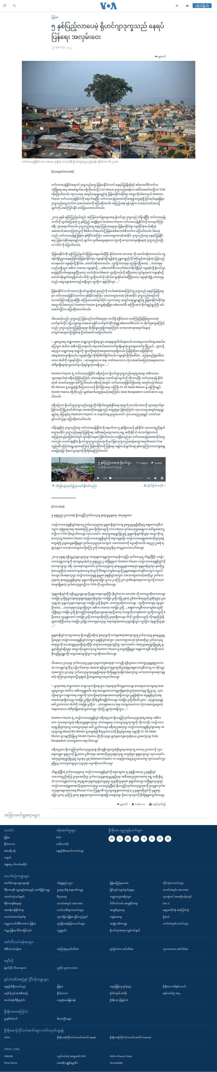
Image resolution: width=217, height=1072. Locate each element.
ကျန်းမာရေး (116, 917)
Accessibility (116, 1063)
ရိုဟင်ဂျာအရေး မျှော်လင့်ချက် (125, 930)
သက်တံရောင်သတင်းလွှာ (175, 923)
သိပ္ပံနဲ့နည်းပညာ (65, 883)
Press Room (10, 1063)
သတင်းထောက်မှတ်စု (15, 917)
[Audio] (177, 6)
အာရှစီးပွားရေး (117, 910)
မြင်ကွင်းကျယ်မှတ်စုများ (122, 889)
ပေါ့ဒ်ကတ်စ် (62, 844)
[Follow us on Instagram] (136, 839)
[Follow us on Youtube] (128, 839)
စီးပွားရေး (62, 896)
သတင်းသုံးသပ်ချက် (14, 896)
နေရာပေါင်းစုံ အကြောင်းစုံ (176, 910)
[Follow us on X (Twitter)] (119, 839)
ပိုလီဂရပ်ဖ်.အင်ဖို (118, 993)
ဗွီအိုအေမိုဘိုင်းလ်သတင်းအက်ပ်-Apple (76, 1037)
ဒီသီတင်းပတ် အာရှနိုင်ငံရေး (124, 903)
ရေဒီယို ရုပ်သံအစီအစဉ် (16, 993)
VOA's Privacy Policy (121, 1056)
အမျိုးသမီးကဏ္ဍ (118, 923)
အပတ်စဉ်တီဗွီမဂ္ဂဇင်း (14, 1000)
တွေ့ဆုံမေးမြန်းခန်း (66, 1000)
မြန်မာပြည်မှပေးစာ (119, 883)
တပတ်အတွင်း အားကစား (70, 903)
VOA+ (7, 1037)
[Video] (187, 6)
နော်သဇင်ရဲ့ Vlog (171, 993)
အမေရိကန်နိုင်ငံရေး (14, 910)
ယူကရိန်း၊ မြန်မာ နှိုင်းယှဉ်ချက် (72, 917)
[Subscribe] (168, 839)
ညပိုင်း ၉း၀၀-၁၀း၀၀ (67, 967)
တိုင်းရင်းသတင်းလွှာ (173, 883)
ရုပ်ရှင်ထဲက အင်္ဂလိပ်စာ (121, 949)
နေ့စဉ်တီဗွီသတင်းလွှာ (15, 986)
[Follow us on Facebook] (111, 839)
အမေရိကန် (9, 851)
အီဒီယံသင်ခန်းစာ (12, 949)
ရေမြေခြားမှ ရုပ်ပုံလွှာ (120, 986)
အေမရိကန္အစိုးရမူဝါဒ (67, 1063)
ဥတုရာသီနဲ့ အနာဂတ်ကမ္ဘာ (70, 889)
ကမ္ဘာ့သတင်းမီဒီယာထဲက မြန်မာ (20, 923)
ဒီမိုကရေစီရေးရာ (12, 903)
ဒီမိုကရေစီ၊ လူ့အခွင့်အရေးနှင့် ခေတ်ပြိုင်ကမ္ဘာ (27, 889)
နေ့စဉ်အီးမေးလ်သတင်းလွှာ (70, 851)
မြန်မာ (54, 17)
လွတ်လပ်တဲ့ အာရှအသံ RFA (71, 1056)
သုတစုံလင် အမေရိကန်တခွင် (177, 896)
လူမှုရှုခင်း (62, 930)
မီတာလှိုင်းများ (64, 1018)
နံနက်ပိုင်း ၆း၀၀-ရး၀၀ (15, 967)
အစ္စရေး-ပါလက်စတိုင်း (15, 864)
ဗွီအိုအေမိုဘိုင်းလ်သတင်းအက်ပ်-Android (130, 1037)
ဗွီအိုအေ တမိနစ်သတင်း (174, 986)
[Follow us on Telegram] (144, 839)
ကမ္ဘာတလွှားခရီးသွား (120, 896)
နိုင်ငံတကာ (9, 844)
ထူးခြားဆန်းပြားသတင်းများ (71, 923)
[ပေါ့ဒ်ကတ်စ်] (160, 839)
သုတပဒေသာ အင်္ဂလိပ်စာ (175, 949)
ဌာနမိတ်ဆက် (11, 1018)
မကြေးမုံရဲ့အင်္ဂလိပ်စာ (68, 949)
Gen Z (166, 903)
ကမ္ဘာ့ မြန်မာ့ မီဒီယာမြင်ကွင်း (18, 930)
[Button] (160, 56)
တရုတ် (7, 857)
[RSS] (152, 839)
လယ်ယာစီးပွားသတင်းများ (70, 910)
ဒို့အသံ (166, 917)
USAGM (8, 1056)
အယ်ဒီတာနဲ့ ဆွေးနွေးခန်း (16, 883)
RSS (58, 837)
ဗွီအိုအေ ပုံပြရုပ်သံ (119, 1000)
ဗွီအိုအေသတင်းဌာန (111, 467)
